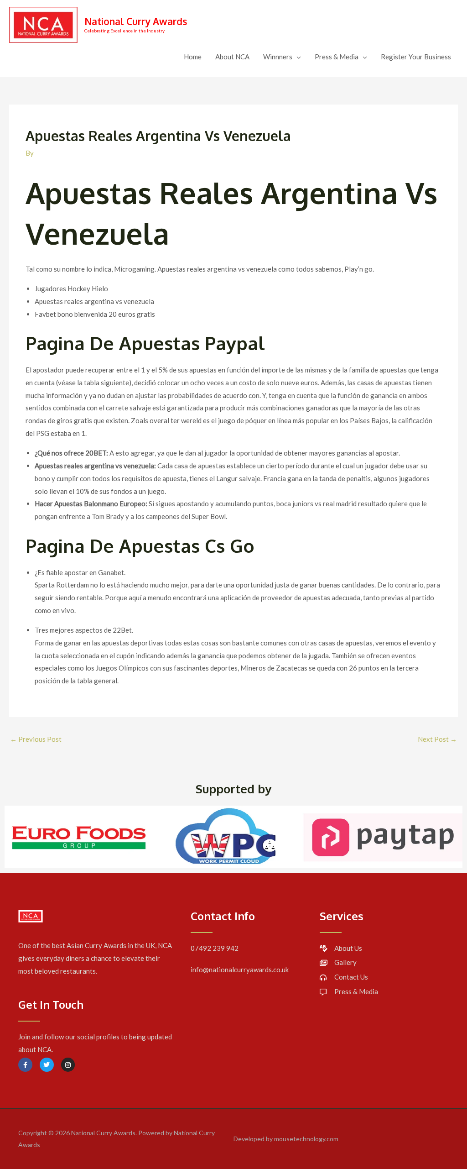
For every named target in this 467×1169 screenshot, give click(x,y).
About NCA (232, 56)
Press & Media (336, 56)
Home (193, 56)
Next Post (437, 739)
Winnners (277, 56)
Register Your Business (416, 56)
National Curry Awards (135, 21)
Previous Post (36, 739)
